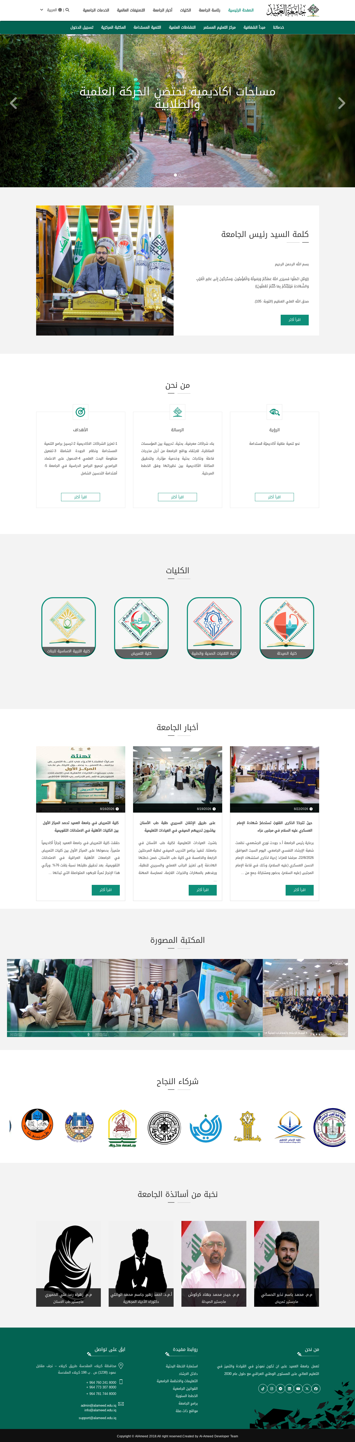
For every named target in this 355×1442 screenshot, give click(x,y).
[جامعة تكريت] (199, 1126)
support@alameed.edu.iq (97, 1418)
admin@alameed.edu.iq (98, 1405)
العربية (52, 10)
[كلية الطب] (287, 623)
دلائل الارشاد (188, 1373)
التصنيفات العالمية (131, 10)
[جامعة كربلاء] (73, 1129)
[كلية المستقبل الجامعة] (325, 1125)
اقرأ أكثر (295, 320)
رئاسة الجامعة (209, 10)
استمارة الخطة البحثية (182, 1366)
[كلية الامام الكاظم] (241, 1127)
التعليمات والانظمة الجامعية (177, 1381)
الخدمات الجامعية (96, 10)
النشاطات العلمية (182, 27)
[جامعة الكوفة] (115, 1127)
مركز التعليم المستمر (219, 27)
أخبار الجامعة (162, 10)
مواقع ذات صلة (187, 1411)
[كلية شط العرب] (283, 1127)
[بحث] (67, 10)
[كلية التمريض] (68, 623)
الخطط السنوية (187, 1396)
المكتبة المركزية (113, 27)
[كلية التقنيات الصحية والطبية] (141, 623)
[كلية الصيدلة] (214, 623)
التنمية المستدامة (147, 27)
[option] (68, 640)
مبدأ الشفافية (254, 27)
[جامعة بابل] (31, 1126)
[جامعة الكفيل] (157, 1127)
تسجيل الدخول (81, 27)
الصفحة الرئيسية (241, 10)
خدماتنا (278, 27)
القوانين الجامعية (185, 1388)
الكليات (185, 10)
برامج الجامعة (188, 1403)
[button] (9, 110)
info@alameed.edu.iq (100, 1410)
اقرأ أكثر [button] (274, 497)
